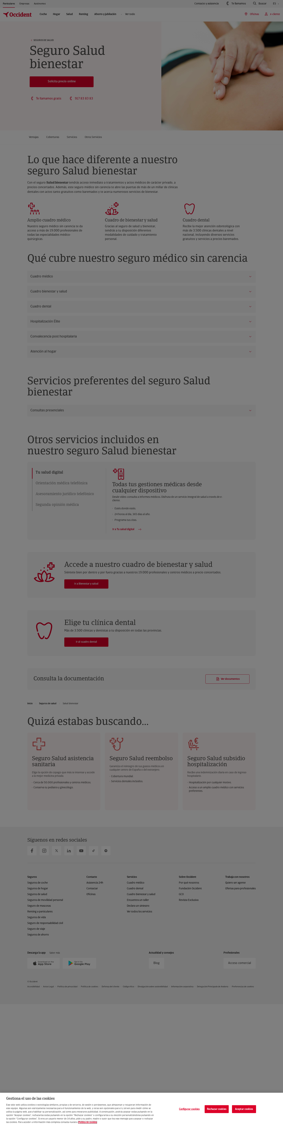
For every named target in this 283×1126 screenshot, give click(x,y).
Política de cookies (87, 1122)
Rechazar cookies (216, 1109)
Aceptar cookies (244, 1109)
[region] (141, 1109)
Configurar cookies (189, 1109)
